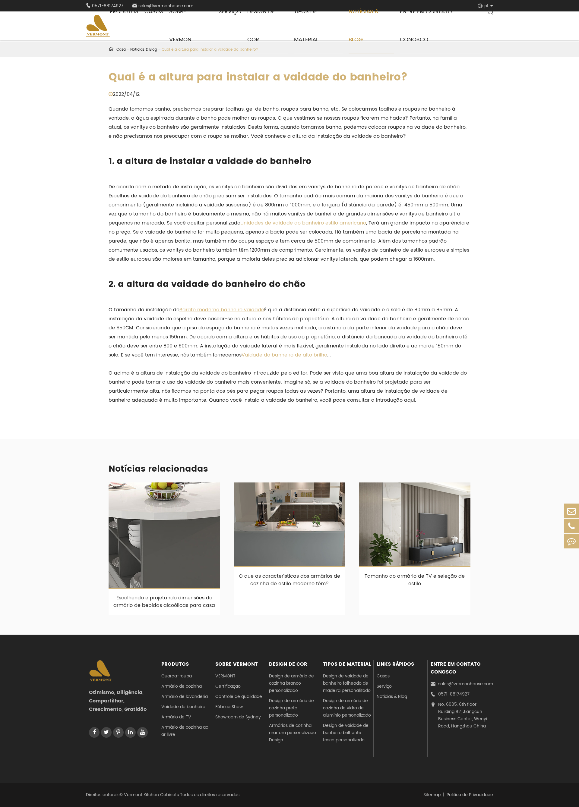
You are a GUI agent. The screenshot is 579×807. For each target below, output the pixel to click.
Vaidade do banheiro (183, 706)
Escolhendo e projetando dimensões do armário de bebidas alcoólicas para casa (164, 601)
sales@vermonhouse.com (462, 683)
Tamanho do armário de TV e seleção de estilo (415, 580)
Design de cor (288, 664)
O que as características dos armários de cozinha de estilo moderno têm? (289, 580)
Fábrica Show (229, 706)
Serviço (384, 686)
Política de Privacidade (470, 794)
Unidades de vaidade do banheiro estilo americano (303, 223)
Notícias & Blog (392, 696)
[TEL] (571, 526)
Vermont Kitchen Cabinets (151, 794)
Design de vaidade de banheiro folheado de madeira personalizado (347, 683)
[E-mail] (571, 511)
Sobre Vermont (236, 664)
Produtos (175, 664)
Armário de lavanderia (184, 696)
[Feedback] (571, 541)
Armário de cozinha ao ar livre (184, 731)
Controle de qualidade (238, 696)
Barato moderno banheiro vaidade (221, 310)
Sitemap (432, 794)
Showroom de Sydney (238, 717)
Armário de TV (176, 717)
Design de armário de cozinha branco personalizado (291, 683)
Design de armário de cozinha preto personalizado (291, 708)
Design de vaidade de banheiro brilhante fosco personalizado (346, 732)
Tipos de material (347, 664)
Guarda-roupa (176, 676)
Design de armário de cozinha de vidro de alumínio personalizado (347, 708)
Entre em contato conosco (456, 668)
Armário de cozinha (181, 686)
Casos (383, 676)
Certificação (228, 686)
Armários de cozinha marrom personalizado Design (292, 732)
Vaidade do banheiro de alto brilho (284, 355)
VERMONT (225, 676)
